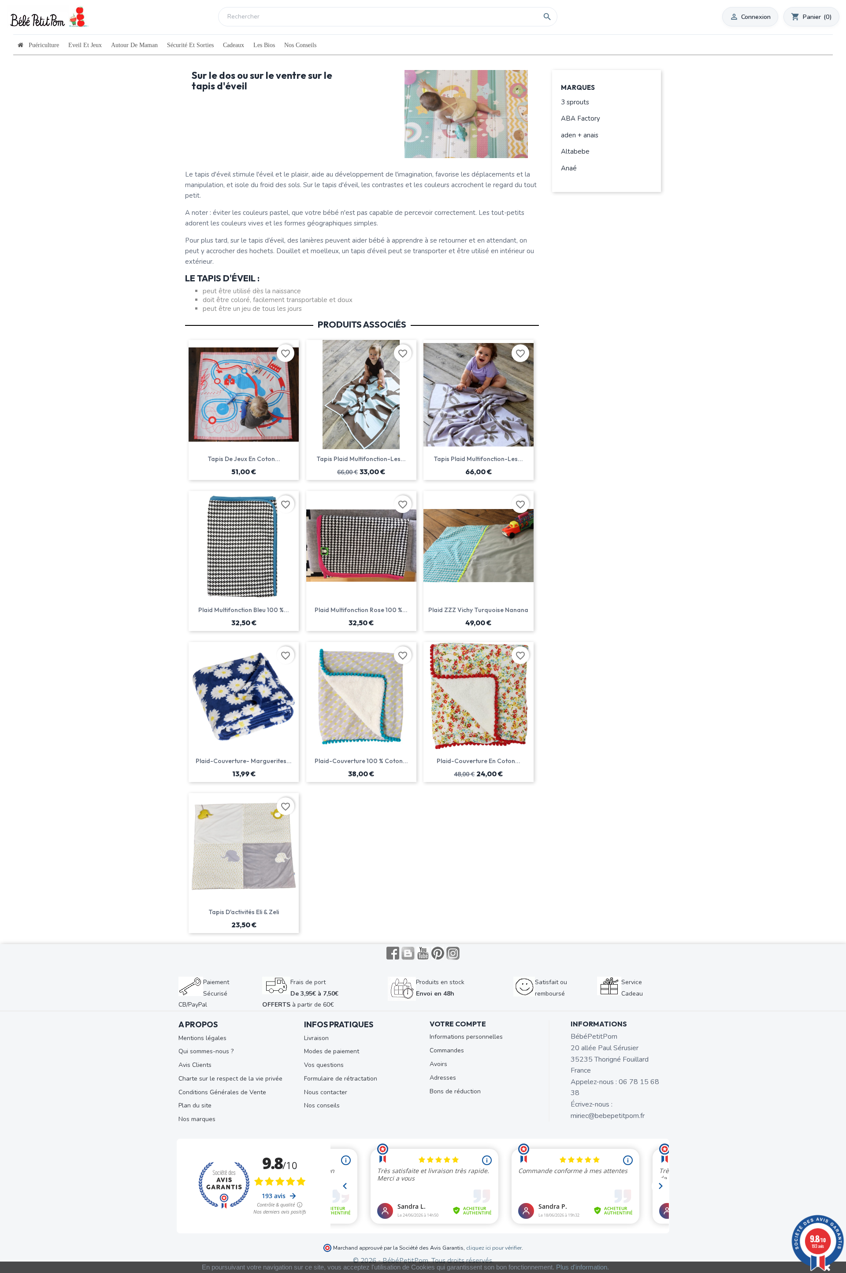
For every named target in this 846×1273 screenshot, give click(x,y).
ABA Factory (580, 118)
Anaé (569, 168)
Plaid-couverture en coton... (478, 761)
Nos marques (196, 1119)
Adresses (443, 1078)
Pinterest (438, 953)
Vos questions (324, 1065)
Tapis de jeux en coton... (244, 459)
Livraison (316, 1038)
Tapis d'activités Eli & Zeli (243, 912)
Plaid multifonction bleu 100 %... (243, 610)
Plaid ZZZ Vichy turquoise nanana (478, 610)
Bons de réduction (455, 1091)
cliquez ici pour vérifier (494, 1247)
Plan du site (195, 1105)
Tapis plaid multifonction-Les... (361, 459)
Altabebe (575, 151)
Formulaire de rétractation (340, 1078)
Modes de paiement (331, 1051)
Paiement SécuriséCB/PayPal (203, 993)
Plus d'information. (582, 1267)
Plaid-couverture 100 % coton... (361, 761)
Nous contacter (325, 1092)
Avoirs (438, 1064)
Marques (578, 88)
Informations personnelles (466, 1037)
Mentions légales (202, 1038)
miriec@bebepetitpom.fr (608, 1116)
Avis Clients (195, 1065)
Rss (408, 953)
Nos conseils (322, 1105)
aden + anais (579, 135)
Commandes (447, 1050)
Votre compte (458, 1023)
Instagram (453, 953)
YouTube (423, 953)
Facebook (393, 953)
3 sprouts (575, 102)
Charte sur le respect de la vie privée (230, 1078)
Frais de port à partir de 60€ (300, 993)
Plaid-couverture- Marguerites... (244, 761)
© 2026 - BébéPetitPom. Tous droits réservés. (423, 1260)
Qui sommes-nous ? (206, 1051)
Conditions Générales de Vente (222, 1092)
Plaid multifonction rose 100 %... (361, 610)
